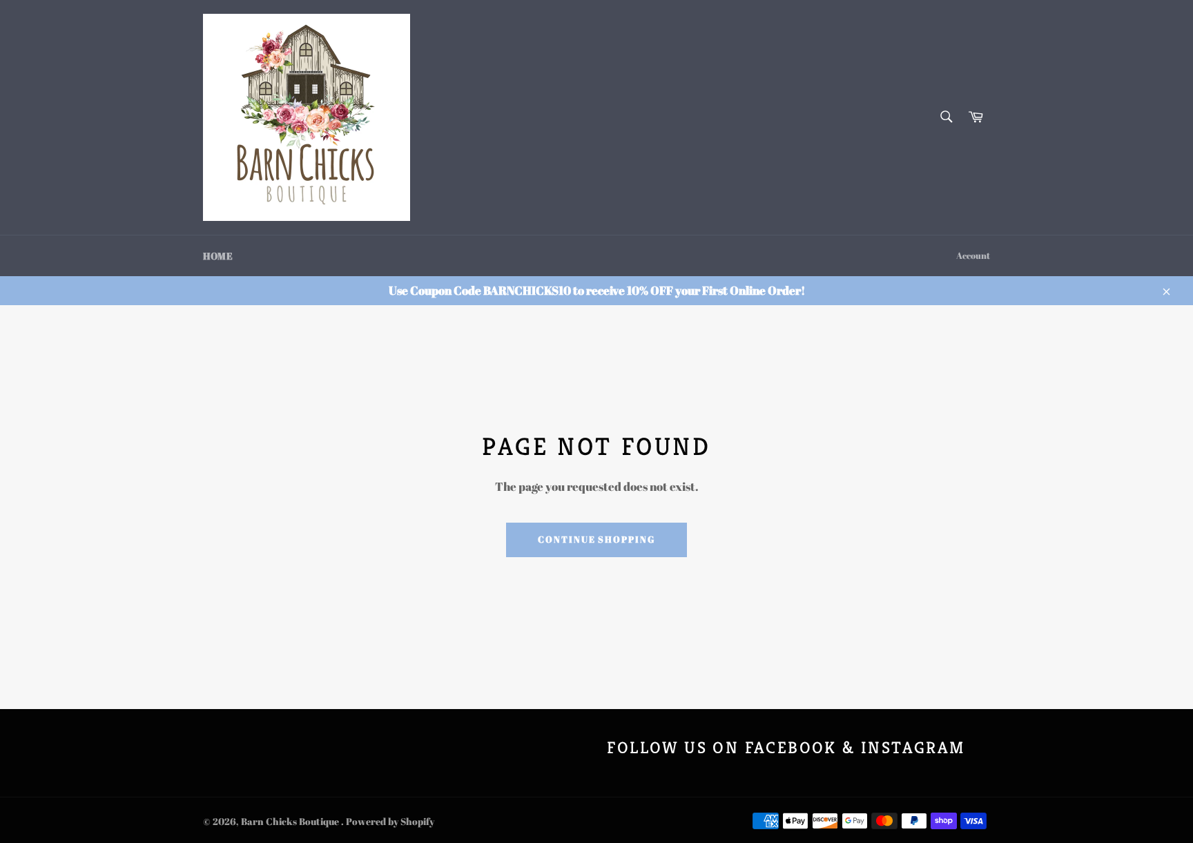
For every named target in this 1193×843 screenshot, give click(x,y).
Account (973, 255)
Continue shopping (596, 539)
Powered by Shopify (390, 821)
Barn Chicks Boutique (291, 821)
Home (218, 255)
